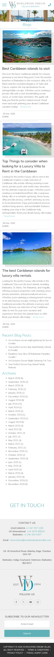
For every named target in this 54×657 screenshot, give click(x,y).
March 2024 (14, 411)
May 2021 (13, 440)
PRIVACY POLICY (15, 653)
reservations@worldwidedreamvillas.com (30, 540)
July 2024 (12, 403)
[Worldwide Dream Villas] (27, 5)
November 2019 (16, 484)
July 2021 (12, 436)
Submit (27, 633)
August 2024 (14, 400)
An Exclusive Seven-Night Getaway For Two (29, 360)
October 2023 (15, 414)
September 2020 (16, 458)
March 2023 (14, 425)
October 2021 (15, 433)
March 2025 (14, 385)
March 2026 (14, 378)
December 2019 (16, 480)
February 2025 (15, 389)
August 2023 (14, 422)
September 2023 (16, 418)
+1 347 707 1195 (34, 528)
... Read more (24, 106)
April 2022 (13, 429)
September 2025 (16, 382)
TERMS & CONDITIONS (38, 650)
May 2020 (13, 465)
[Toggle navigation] (4, 5)
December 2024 (16, 396)
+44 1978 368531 (36, 531)
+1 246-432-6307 (32, 534)
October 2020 (15, 455)
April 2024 (13, 407)
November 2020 (16, 451)
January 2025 (14, 392)
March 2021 (14, 444)
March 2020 (14, 473)
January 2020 (14, 476)
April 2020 (13, 469)
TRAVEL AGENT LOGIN (37, 653)
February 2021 (15, 447)
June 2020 (13, 462)
